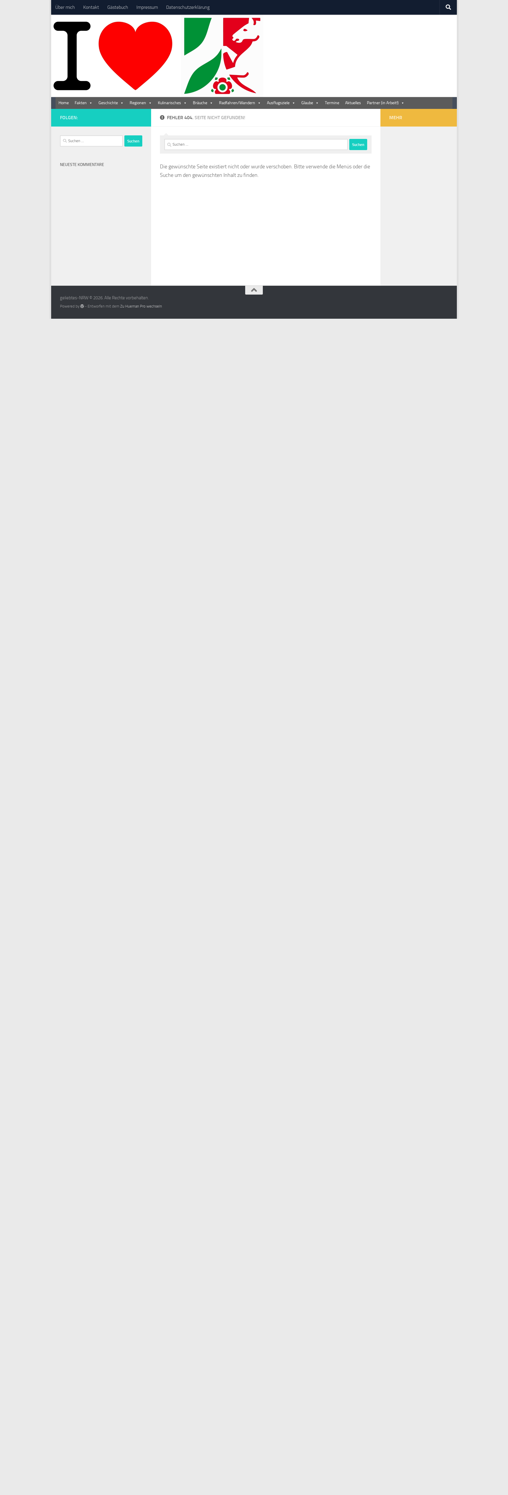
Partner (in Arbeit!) (383, 102)
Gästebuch (117, 7)
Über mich (65, 7)
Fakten (81, 102)
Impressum (147, 7)
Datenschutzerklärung (188, 7)
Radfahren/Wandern (237, 102)
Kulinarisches (169, 102)
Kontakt (91, 7)
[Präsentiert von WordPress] (82, 306)
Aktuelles (353, 102)
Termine (332, 102)
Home (64, 102)
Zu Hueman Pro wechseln (141, 306)
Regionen (138, 102)
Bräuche (200, 102)
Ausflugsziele (278, 102)
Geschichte (108, 102)
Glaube (307, 102)
